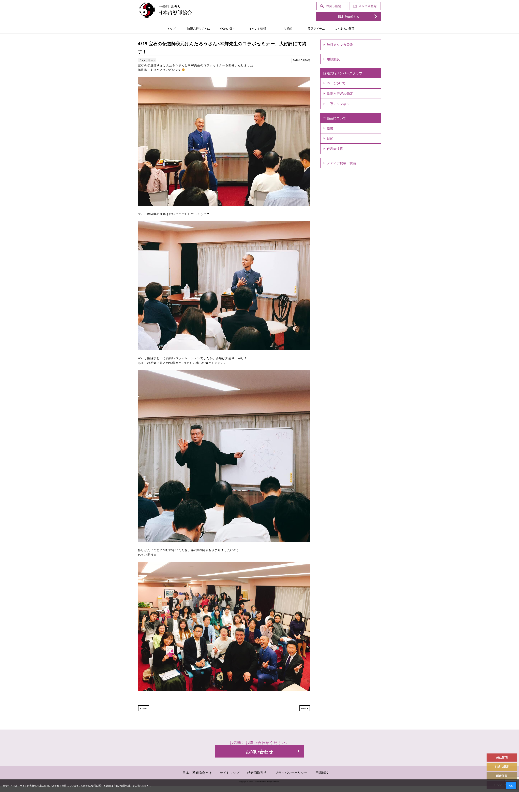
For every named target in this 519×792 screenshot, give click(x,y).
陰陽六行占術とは (198, 28)
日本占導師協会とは (197, 773)
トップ (171, 28)
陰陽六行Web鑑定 (340, 93)
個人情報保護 (123, 785)
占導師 (288, 28)
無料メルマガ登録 (340, 44)
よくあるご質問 (345, 28)
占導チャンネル (338, 104)
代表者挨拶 (335, 148)
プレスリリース (146, 60)
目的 (330, 138)
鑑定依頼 (501, 776)
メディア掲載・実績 (341, 163)
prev (144, 708)
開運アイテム (316, 28)
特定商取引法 (257, 773)
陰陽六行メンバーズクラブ (342, 73)
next (304, 708)
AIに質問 (502, 757)
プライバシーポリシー (291, 773)
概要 (330, 128)
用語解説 (333, 59)
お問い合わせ (259, 751)
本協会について (334, 118)
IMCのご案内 (227, 28)
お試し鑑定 (502, 766)
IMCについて (336, 83)
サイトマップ (229, 773)
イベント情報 (257, 28)
